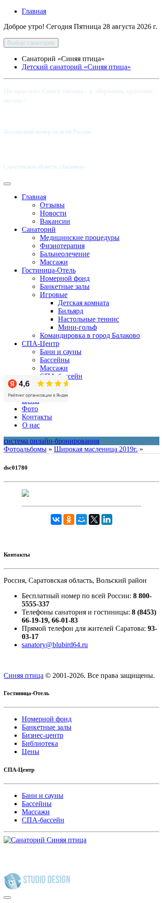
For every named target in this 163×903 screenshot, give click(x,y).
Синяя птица (23, 675)
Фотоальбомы (25, 449)
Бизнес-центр (42, 735)
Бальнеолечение (65, 254)
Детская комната (83, 303)
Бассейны (55, 360)
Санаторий (39, 229)
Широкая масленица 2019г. (96, 449)
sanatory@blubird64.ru (55, 644)
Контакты (37, 417)
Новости (53, 213)
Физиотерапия (62, 246)
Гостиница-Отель (49, 270)
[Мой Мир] (81, 519)
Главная (34, 11)
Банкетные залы (65, 286)
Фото (30, 409)
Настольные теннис (88, 319)
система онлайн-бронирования (51, 441)
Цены (30, 751)
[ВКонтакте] (56, 519)
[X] (94, 519)
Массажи (54, 262)
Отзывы (52, 205)
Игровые (53, 294)
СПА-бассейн (43, 820)
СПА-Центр (40, 343)
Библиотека (40, 743)
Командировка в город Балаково (90, 335)
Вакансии (55, 221)
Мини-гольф (77, 327)
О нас (31, 425)
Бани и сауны (61, 351)
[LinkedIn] (106, 519)
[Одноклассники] (68, 519)
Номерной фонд (65, 278)
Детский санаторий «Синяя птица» (76, 67)
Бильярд (70, 311)
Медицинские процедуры (80, 237)
